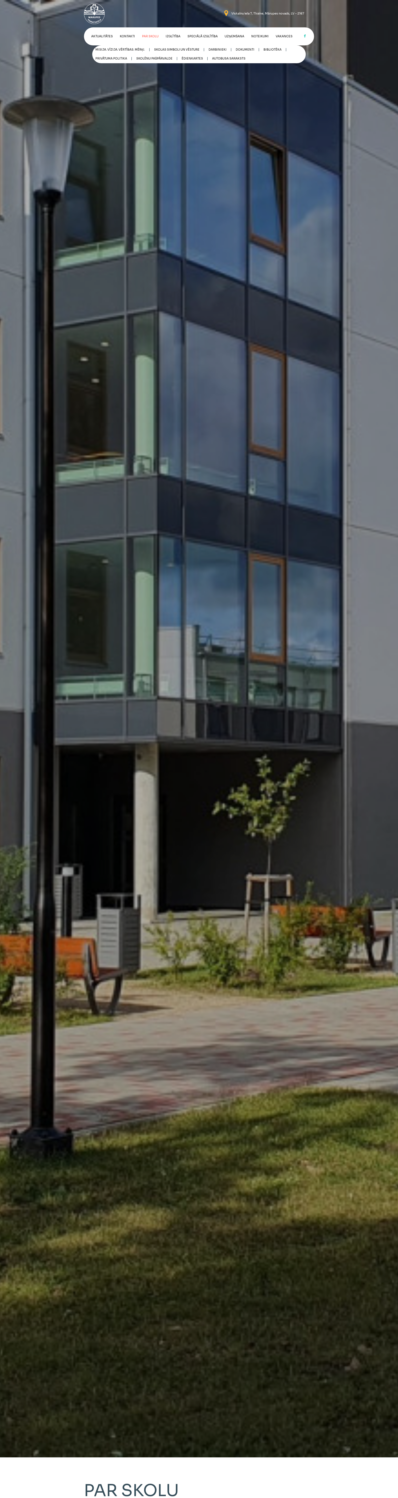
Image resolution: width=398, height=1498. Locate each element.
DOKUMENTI (245, 49)
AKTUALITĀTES (102, 36)
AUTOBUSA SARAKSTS (228, 58)
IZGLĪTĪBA (173, 36)
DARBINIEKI (218, 49)
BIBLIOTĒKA (272, 49)
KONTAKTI (127, 36)
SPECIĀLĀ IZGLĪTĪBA (202, 36)
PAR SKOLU (150, 36)
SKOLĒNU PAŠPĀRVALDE (154, 58)
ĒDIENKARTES (192, 58)
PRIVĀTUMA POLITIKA (111, 58)
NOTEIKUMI (260, 36)
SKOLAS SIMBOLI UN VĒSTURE (176, 49)
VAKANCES (284, 36)
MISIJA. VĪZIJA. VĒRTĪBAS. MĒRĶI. (120, 49)
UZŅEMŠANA (234, 36)
